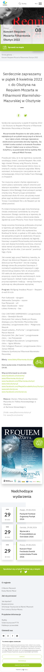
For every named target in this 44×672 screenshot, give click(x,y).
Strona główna (7, 55)
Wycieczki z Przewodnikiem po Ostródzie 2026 (28, 534)
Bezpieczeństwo (8, 604)
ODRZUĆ (22, 656)
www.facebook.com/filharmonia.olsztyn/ (18, 381)
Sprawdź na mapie (16, 47)
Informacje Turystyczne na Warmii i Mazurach (17, 607)
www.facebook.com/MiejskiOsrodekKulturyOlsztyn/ (23, 386)
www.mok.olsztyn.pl (10, 384)
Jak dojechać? (7, 601)
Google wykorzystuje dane (31, 650)
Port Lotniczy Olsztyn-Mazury (12, 609)
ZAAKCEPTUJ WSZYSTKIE (22, 665)
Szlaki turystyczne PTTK (10, 623)
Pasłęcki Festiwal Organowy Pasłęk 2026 (27, 516)
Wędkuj (4, 620)
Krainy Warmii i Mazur (9, 591)
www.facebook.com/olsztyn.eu (14, 392)
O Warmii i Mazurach (9, 588)
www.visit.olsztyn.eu (10, 389)
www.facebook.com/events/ (13, 376)
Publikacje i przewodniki (10, 625)
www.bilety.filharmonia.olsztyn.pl (21, 359)
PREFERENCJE (22, 661)
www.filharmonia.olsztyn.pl (13, 378)
